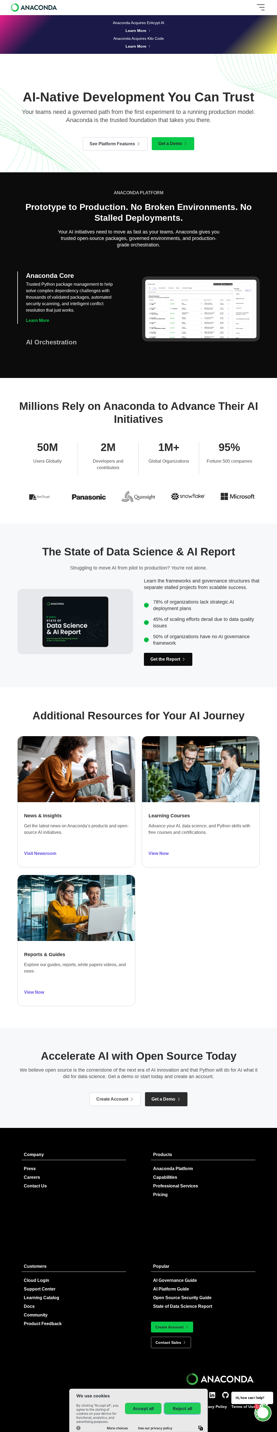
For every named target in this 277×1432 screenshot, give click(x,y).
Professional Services (175, 1186)
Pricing (160, 1194)
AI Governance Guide (175, 1280)
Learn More (37, 344)
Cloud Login (36, 1280)
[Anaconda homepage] (34, 7)
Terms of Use (243, 1406)
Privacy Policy (214, 1406)
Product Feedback (43, 1323)
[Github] (225, 1395)
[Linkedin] (212, 1395)
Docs (29, 1306)
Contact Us (35, 1186)
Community (36, 1315)
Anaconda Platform (173, 1168)
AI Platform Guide (171, 1289)
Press (30, 1168)
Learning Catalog (41, 1297)
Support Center (39, 1289)
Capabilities (165, 1177)
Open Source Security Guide (182, 1297)
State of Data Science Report (182, 1306)
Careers (32, 1177)
